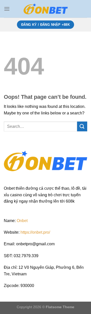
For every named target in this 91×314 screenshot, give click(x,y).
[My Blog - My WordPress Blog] (45, 9)
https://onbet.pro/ (35, 232)
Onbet (22, 221)
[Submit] (82, 126)
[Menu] (7, 9)
